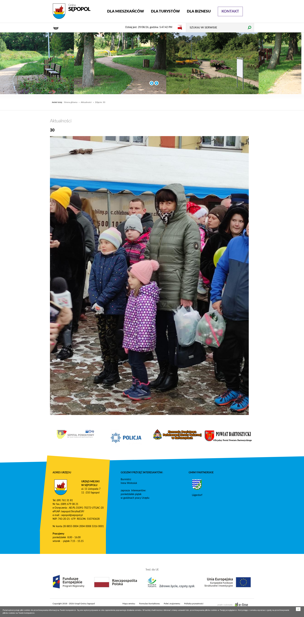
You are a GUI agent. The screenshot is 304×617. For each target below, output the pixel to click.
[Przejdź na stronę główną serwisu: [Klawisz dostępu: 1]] (77, 11)
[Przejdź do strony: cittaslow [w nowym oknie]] (125, 436)
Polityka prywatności (193, 604)
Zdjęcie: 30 (100, 102)
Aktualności (86, 102)
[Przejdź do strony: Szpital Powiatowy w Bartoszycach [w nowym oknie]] (176, 434)
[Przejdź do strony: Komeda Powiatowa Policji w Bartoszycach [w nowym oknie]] (227, 438)
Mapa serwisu (128, 604)
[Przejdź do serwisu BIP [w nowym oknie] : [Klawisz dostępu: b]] (179, 27)
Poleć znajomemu (172, 604)
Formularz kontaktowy (149, 604)
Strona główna (70, 102)
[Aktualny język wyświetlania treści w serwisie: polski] (56, 27)
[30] (149, 275)
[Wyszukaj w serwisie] (249, 27)
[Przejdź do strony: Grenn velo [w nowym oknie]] (74, 438)
